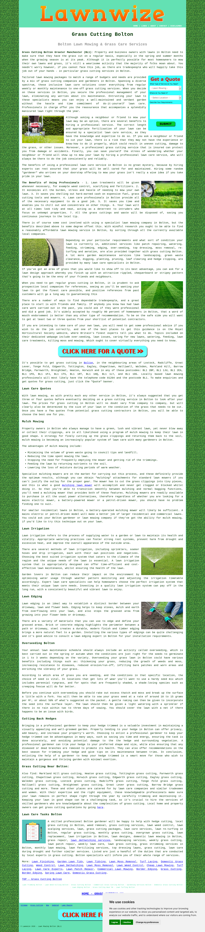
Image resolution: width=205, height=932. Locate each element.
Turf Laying (148, 861)
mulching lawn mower (77, 485)
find (33, 773)
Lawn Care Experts (48, 869)
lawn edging (82, 636)
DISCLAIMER (176, 26)
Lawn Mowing (67, 905)
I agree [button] (114, 922)
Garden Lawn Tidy (70, 861)
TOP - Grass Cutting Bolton (42, 879)
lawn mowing (174, 374)
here (100, 807)
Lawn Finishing (43, 861)
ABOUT (153, 26)
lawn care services (138, 829)
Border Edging (146, 869)
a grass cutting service (120, 399)
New (47, 905)
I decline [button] (127, 922)
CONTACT (163, 26)
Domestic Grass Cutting (89, 873)
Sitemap (24, 905)
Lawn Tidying (96, 861)
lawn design (30, 273)
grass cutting (90, 71)
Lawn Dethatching (70, 865)
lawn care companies (133, 788)
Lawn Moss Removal (122, 861)
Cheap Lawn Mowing (160, 865)
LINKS (144, 26)
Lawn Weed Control (130, 865)
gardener (101, 821)
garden (141, 100)
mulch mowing (31, 439)
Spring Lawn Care (57, 873)
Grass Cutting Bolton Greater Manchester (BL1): (57, 52)
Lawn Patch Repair (80, 869)
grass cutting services (103, 88)
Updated (55, 905)
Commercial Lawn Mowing (115, 869)
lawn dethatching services (90, 840)
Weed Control (45, 865)
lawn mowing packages (51, 77)
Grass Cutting (171, 869)
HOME (135, 26)
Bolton (88, 362)
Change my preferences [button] (147, 922)
